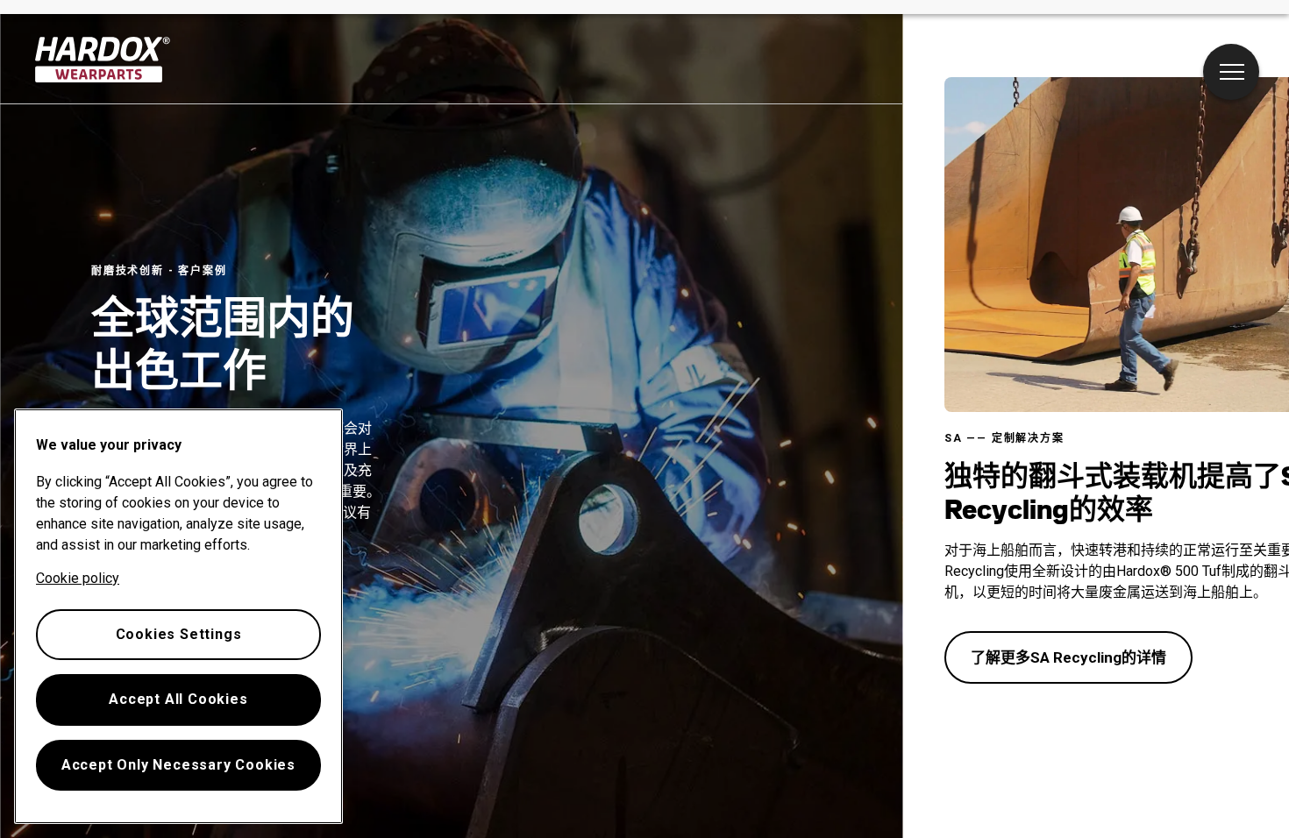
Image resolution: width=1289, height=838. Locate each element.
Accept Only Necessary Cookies (178, 764)
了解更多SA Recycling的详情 (1068, 657)
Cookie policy (77, 578)
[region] (178, 616)
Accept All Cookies (178, 699)
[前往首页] (103, 59)
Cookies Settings (179, 634)
